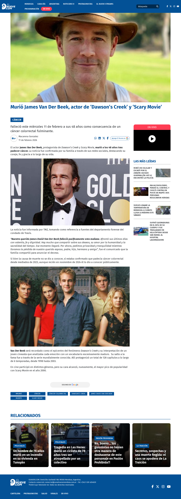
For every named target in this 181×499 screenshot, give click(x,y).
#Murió (19, 394)
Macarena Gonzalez (28, 136)
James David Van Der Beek (101, 394)
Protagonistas (85, 4)
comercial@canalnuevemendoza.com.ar (60, 482)
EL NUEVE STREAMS (104, 4)
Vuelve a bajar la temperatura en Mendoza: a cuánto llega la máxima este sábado (144, 210)
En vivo (46, 9)
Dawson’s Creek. (79, 394)
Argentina (54, 4)
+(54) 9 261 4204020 (88, 482)
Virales (54, 493)
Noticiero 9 (68, 4)
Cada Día (41, 4)
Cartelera (15, 493)
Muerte (19, 398)
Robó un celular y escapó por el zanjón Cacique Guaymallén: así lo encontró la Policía (143, 173)
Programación (32, 9)
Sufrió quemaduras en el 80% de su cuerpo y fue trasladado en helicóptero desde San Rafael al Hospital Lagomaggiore (159, 231)
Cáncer (37, 394)
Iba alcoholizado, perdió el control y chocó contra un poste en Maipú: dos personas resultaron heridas (159, 191)
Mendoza (29, 4)
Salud (44, 493)
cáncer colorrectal (57, 394)
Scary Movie (37, 398)
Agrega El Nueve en (118, 138)
